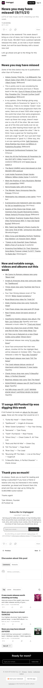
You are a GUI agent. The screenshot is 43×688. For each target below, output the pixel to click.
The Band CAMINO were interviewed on (21, 168)
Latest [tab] (9, 590)
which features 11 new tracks (26, 367)
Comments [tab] (6, 565)
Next (36, 551)
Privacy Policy (37, 536)
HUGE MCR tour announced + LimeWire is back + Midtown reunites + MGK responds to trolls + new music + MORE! (16, 635)
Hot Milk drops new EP (14, 389)
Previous (8, 551)
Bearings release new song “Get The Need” (22, 380)
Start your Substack (16, 679)
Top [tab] (4, 590)
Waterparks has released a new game (20, 197)
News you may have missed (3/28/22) (13, 613)
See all (5, 646)
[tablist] (10, 565)
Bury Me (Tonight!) (29, 355)
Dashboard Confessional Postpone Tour (21, 150)
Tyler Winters (6, 23)
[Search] (39, 590)
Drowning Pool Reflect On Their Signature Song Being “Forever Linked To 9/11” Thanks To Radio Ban (23, 251)
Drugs (36, 309)
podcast (19, 171)
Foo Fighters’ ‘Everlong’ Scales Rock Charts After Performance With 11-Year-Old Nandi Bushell (22, 220)
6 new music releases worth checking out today (13, 596)
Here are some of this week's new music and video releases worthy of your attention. (15, 601)
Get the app (31, 679)
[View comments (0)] (11, 30)
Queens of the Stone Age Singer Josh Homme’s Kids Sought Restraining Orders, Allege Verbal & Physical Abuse (22, 211)
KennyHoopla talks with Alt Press (18, 187)
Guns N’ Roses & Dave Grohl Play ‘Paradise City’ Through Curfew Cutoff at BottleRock (23, 94)
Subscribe (31, 3)
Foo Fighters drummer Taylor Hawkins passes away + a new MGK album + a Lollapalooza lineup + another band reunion (17, 618)
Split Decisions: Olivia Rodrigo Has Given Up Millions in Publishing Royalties (21, 144)
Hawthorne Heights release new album (21, 319)
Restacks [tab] (15, 565)
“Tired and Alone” (34, 324)
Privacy (24, 672)
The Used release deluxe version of (19, 364)
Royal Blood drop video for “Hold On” (20, 299)
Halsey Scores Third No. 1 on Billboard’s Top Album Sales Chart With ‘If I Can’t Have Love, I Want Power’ (23, 79)
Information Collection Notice (21, 536)
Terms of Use (31, 534)
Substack (12, 684)
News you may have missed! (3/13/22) (13, 630)
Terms (30, 672)
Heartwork (9, 367)
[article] (21, 601)
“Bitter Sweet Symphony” (21, 296)
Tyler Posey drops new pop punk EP (19, 309)
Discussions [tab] (17, 590)
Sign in (39, 3)
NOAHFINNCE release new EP (17, 383)
